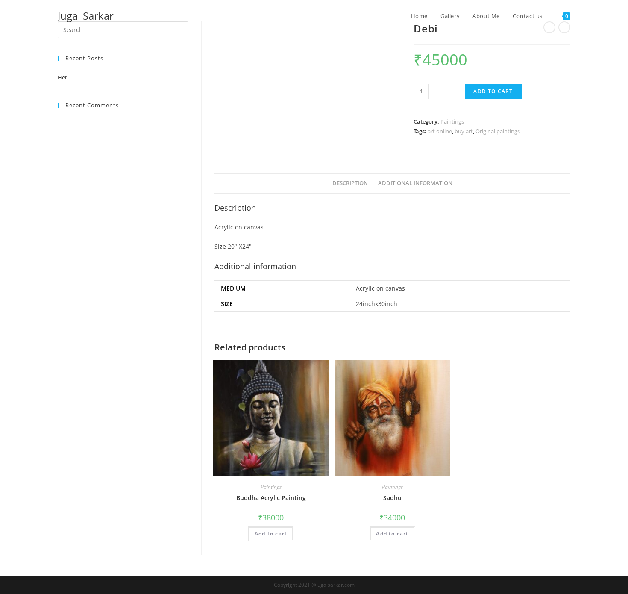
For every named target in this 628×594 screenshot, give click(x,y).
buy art (464, 131)
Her (62, 77)
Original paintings (497, 131)
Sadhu (392, 498)
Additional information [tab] (415, 183)
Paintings (452, 121)
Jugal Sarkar (86, 16)
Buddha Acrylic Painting (271, 498)
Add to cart (493, 91)
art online (440, 131)
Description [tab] (350, 183)
